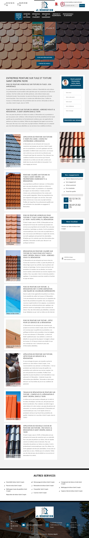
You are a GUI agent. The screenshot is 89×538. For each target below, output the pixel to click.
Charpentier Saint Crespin (41, 489)
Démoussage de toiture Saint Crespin (44, 482)
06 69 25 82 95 (23, 4)
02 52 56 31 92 (10, 4)
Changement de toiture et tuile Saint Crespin (71, 483)
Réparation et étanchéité (36, 15)
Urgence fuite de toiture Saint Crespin (71, 491)
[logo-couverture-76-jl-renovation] (44, 6)
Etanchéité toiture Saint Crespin (15, 482)
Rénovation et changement (46, 15)
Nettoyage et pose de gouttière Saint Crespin (16, 490)
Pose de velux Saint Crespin (14, 485)
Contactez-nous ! (45, 63)
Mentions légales (53, 534)
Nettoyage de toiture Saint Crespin (71, 487)
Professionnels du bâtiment (68, 14)
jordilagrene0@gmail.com (34, 525)
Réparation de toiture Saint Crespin (16, 494)
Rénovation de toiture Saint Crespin (44, 485)
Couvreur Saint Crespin (40, 493)
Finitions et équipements (56, 14)
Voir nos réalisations (44, 57)
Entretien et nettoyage (26, 15)
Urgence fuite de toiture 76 (18, 16)
